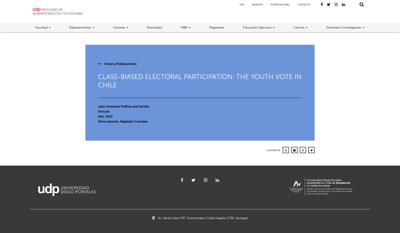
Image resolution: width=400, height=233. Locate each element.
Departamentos (80, 27)
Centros (299, 27)
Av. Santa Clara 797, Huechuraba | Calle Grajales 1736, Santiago (203, 218)
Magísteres (216, 27)
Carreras (119, 27)
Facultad (41, 27)
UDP (241, 4)
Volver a (120, 64)
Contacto (304, 4)
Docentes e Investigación (344, 27)
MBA (184, 27)
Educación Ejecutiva (257, 27)
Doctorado (154, 27)
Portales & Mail (280, 4)
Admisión (257, 4)
